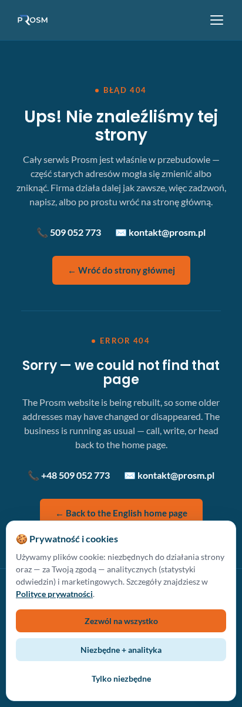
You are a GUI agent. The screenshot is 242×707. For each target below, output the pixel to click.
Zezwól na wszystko (121, 621)
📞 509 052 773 (68, 232)
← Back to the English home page (121, 513)
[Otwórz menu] (217, 20)
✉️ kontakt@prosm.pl (160, 232)
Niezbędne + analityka (121, 650)
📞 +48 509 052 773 (69, 475)
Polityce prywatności (54, 594)
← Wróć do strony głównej (121, 270)
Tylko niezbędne (121, 678)
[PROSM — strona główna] (34, 20)
